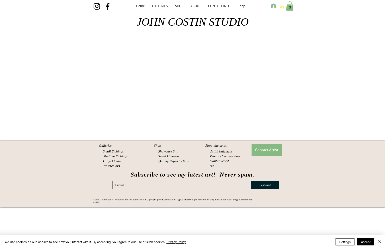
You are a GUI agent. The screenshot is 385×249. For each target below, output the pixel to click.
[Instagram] (96, 6)
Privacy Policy (176, 242)
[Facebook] (107, 6)
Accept (366, 242)
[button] (159, 6)
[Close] (379, 241)
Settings (345, 242)
